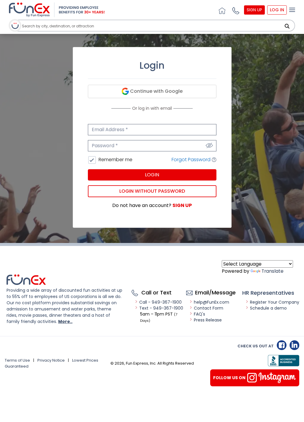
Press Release (208, 320)
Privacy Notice (51, 360)
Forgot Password (192, 159)
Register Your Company (274, 302)
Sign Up (254, 10)
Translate (273, 271)
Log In (277, 10)
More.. (65, 321)
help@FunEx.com (211, 302)
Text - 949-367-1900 (161, 308)
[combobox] (146, 26)
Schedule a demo (268, 308)
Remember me (114, 159)
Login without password (152, 191)
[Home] (221, 10)
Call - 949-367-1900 (160, 302)
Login (152, 174)
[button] (235, 10)
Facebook (281, 345)
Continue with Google (156, 91)
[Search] (287, 26)
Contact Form (208, 308)
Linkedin (294, 345)
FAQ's (199, 314)
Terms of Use (17, 360)
